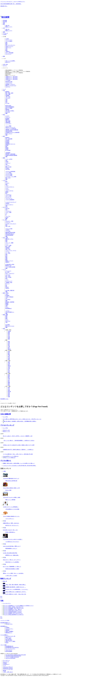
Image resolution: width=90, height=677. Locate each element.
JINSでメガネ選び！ (18, 539)
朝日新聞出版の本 (9, 646)
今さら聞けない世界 (7, 419)
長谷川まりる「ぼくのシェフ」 (12, 525)
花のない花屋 (8, 490)
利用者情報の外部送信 (8, 668)
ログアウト (7, 86)
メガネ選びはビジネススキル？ (12, 541)
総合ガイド (7, 62)
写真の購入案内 (8, 640)
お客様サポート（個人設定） (11, 76)
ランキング (5, 33)
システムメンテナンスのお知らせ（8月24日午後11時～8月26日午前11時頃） (19, 465)
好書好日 (5, 523)
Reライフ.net (5, 566)
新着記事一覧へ (3, 6)
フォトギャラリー (7, 603)
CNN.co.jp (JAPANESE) (10, 658)
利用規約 (5, 662)
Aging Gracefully (6, 546)
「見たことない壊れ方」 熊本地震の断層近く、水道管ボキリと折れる (18, 440)
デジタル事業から (4, 634)
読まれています (6, 430)
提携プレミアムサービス (10, 85)
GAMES (4, 34)
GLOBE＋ (5, 552)
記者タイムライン (9, 46)
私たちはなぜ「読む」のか (12, 529)
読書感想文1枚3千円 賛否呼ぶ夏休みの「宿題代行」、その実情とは (18, 449)
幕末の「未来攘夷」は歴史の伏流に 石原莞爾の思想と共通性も (22, 421)
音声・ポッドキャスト (10, 45)
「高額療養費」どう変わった (14, 566)
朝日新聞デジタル (4, 398)
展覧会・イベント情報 (8, 573)
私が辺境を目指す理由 (12, 552)
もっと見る (5, 416)
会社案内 (7, 627)
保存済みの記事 (8, 81)
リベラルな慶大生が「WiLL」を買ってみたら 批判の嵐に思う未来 (18, 454)
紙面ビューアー (8, 26)
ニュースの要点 (8, 41)
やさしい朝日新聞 (9, 52)
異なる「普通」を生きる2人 (13, 523)
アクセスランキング (7, 425)
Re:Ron (4, 529)
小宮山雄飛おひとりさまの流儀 (12, 509)
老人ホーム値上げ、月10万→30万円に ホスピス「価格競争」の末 (17, 436)
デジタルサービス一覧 (10, 636)
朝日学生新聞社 (8, 651)
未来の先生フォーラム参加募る (12, 562)
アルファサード (8, 650)
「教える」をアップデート (15, 559)
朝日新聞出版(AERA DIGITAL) (12, 647)
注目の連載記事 (5, 414)
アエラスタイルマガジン (8, 539)
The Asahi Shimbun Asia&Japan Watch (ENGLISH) (15, 654)
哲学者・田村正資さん (10, 532)
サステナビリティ (9, 628)
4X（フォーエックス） (10, 648)
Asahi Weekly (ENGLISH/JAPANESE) (13, 655)
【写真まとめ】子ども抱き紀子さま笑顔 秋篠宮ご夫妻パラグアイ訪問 (18, 445)
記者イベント (8, 47)
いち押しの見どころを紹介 (11, 575)
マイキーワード (8, 83)
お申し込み (5, 64)
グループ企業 (3, 644)
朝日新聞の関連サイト (5, 622)
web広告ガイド (6, 664)
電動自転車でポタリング (13, 478)
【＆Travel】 (5, 478)
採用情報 (7, 630)
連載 (4, 31)
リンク (4, 665)
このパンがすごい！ (9, 518)
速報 (4, 22)
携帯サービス (8, 637)
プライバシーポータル (8, 669)
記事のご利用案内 (9, 631)
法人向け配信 (8, 638)
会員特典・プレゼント (10, 84)
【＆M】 (5, 506)
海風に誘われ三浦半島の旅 (11, 480)
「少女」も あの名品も (18, 573)
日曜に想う (5, 421)
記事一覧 (7, 25)
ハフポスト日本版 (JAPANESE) (12, 657)
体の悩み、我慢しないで (15, 546)
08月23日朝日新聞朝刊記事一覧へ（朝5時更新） (11, 3)
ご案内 (4, 471)
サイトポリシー (6, 660)
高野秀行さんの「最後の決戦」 (12, 555)
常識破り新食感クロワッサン (13, 516)
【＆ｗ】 (5, 487)
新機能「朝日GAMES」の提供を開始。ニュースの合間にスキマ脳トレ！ (19, 463)
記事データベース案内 (10, 641)
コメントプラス (8, 39)
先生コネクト (6, 559)
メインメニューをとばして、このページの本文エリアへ (12, 1)
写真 (1, 600)
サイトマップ (8, 54)
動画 (6, 43)
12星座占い (7, 51)
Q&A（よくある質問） (10, 60)
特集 (6, 42)
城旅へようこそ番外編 (10, 499)
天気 (6, 48)
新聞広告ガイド (8, 632)
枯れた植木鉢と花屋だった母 (13, 487)
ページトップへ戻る (4, 620)
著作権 (4, 670)
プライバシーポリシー (8, 666)
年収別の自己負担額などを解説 (12, 568)
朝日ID (6, 642)
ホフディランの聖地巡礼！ (12, 506)
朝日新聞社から (3, 626)
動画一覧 (5, 581)
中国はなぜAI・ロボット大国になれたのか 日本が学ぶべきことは (26, 419)
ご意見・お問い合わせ (8, 671)
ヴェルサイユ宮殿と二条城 (14, 497)
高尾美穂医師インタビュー (11, 548)
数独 (6, 50)
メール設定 (7, 80)
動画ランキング (5, 578)
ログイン (5, 65)
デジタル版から (5, 460)
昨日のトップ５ (6, 431)
